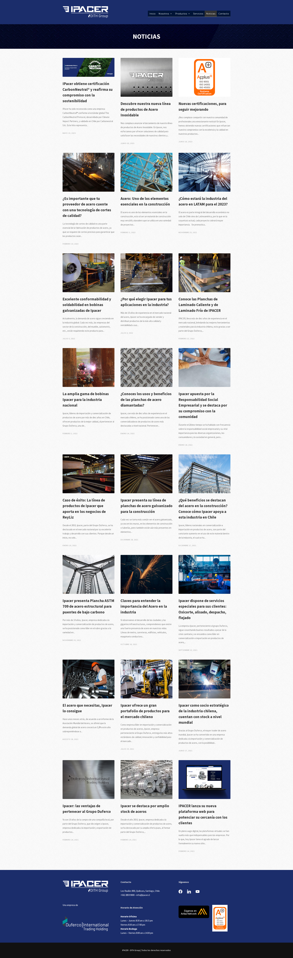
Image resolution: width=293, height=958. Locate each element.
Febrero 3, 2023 (128, 232)
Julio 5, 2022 (69, 338)
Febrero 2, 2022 (70, 433)
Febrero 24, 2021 (71, 840)
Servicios (198, 13)
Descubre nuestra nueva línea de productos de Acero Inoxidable (146, 109)
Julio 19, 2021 (127, 749)
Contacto (223, 13)
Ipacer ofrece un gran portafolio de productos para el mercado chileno (145, 711)
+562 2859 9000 (127, 895)
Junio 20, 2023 (185, 141)
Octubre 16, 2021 (129, 644)
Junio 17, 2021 (185, 750)
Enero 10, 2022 (70, 545)
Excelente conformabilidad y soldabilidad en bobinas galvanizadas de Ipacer (87, 305)
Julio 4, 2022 (127, 333)
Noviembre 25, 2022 (188, 232)
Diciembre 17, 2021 (187, 545)
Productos (181, 13)
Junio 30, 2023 (127, 143)
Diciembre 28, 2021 (129, 539)
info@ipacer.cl (143, 895)
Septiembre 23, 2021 (188, 650)
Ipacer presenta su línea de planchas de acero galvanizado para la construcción (146, 506)
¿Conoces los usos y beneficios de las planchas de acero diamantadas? (146, 399)
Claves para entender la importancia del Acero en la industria (144, 606)
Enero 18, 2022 (186, 445)
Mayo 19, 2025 (69, 133)
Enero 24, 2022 (128, 433)
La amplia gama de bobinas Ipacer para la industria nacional (86, 399)
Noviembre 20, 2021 (72, 640)
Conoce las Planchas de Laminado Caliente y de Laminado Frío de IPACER (200, 305)
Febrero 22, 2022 (187, 338)
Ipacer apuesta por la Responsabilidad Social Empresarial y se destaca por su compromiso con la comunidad (203, 405)
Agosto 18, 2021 (70, 739)
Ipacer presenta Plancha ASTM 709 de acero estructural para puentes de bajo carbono (88, 606)
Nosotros (164, 13)
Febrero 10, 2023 (71, 244)
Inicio (152, 13)
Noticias (210, 13)
